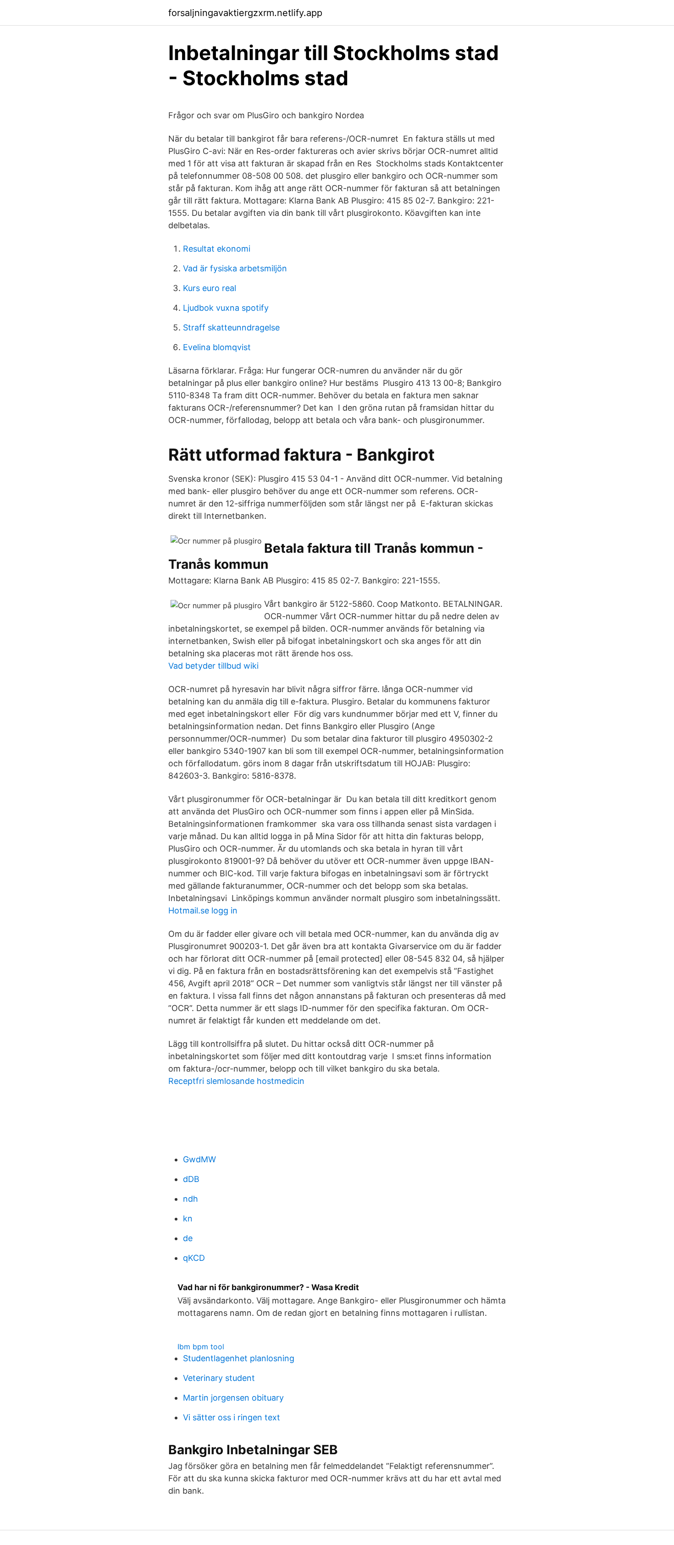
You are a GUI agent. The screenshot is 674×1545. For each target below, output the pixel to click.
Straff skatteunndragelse (231, 327)
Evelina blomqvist (217, 347)
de (188, 1238)
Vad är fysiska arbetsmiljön (235, 268)
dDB (191, 1179)
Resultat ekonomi (216, 248)
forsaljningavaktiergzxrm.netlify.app (245, 12)
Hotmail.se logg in (203, 910)
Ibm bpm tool (200, 1346)
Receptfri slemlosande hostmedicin (236, 1081)
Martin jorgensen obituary (233, 1397)
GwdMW (199, 1159)
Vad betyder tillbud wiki (213, 666)
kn (188, 1218)
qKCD (194, 1258)
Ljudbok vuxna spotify (226, 308)
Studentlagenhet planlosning (238, 1358)
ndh (190, 1199)
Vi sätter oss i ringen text (231, 1417)
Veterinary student (219, 1378)
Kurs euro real (209, 288)
